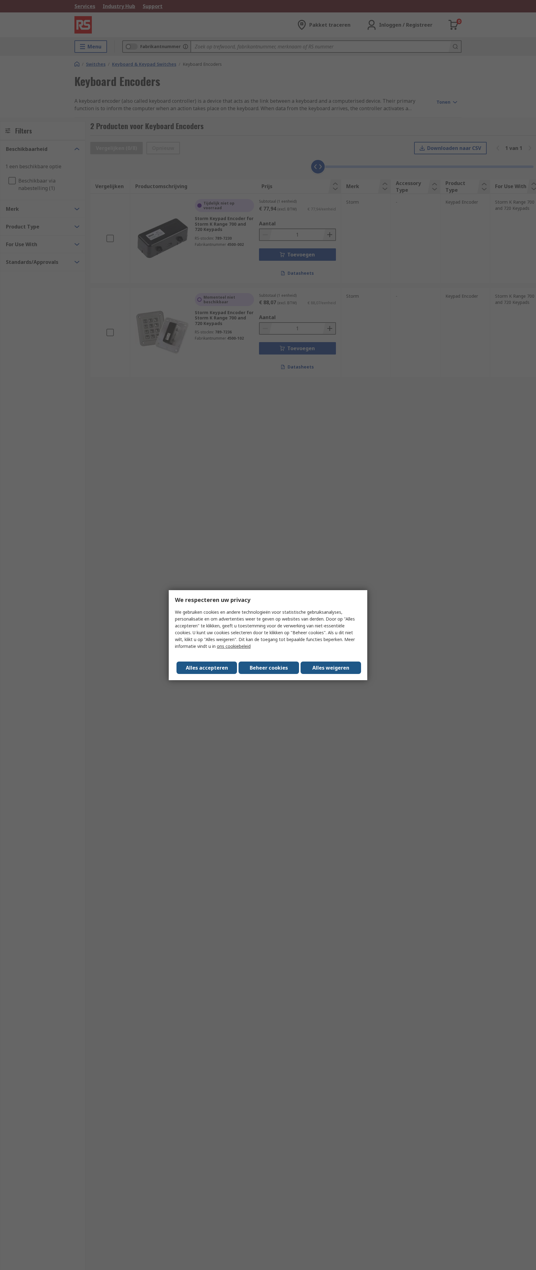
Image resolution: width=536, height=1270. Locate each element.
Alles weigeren (330, 667)
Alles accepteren (207, 667)
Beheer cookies (269, 667)
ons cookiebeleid (234, 646)
